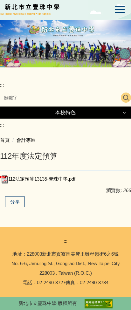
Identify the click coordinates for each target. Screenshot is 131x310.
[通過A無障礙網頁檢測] (99, 303)
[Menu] (120, 9)
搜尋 (126, 98)
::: (2, 85)
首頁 (5, 140)
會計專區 (26, 140)
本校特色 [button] (65, 112)
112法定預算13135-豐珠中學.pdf (41, 179)
